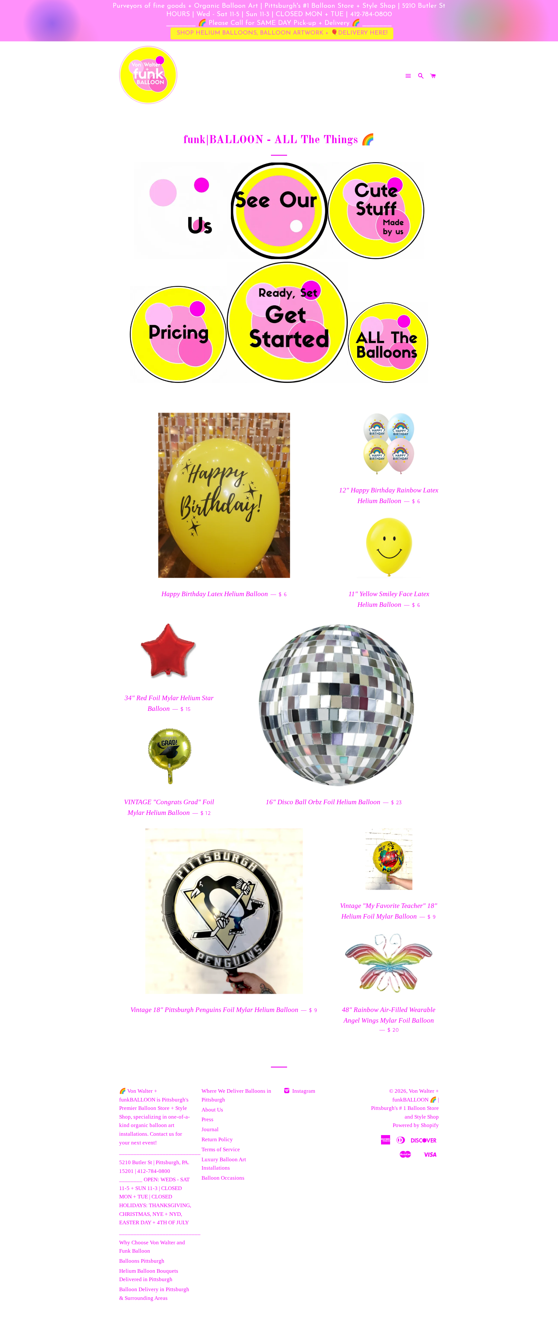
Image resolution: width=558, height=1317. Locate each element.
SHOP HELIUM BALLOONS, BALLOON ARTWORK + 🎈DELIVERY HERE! (282, 33)
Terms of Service (221, 1149)
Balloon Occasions (223, 1178)
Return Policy (217, 1139)
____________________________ (160, 1152)
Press (207, 1119)
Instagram (303, 1091)
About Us (212, 1110)
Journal (210, 1129)
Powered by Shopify (416, 1125)
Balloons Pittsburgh (141, 1261)
